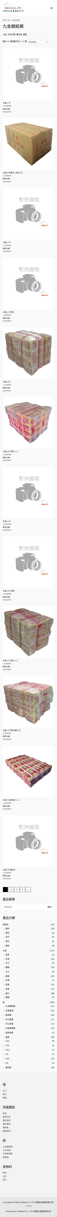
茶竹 (7, 941)
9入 (7, 1063)
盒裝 (7, 1037)
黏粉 (7, 945)
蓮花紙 (8, 1067)
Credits (28, 1206)
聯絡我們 (7, 1131)
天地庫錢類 (10, 1028)
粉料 (7, 928)
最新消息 (7, 1117)
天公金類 (9, 1023)
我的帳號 (7, 1124)
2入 (7, 1054)
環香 (7, 976)
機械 (7, 967)
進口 (7, 993)
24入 (8, 1045)
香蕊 (7, 933)
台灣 (7, 959)
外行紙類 (9, 1019)
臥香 (7, 984)
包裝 (7, 954)
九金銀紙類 (10, 1006)
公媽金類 (9, 1010)
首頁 (4, 20)
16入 (8, 1041)
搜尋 (49, 907)
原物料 (6, 924)
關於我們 (7, 1120)
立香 (5, 950)
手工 (7, 963)
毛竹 (7, 937)
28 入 (8, 1050)
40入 (8, 1058)
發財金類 (9, 1032)
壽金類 (8, 1015)
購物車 (6, 1127)
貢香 (7, 989)
